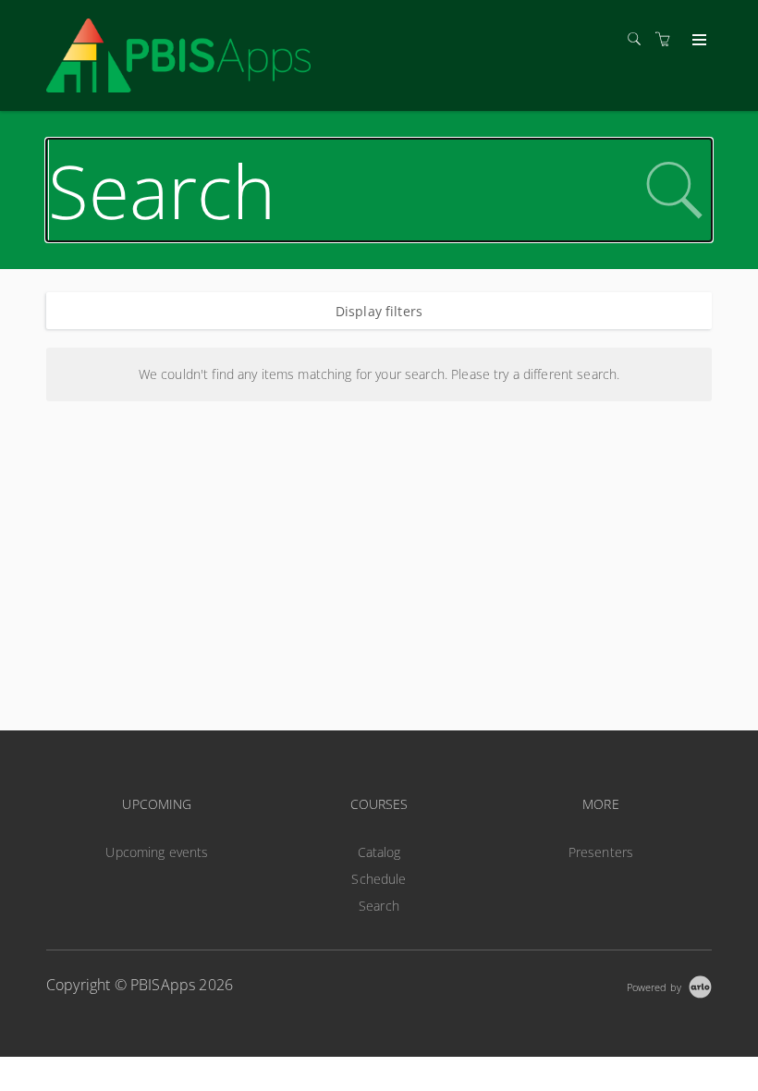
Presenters (600, 852)
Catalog (379, 852)
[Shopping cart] (667, 39)
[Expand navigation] (697, 40)
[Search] (639, 39)
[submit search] (674, 190)
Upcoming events (156, 852)
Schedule (378, 879)
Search (379, 905)
